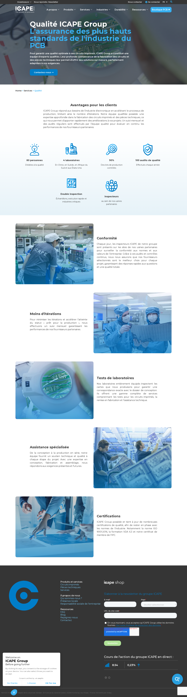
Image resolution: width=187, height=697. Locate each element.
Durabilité (120, 9)
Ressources (139, 9)
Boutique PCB (160, 9)
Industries (102, 9)
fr (164, 2)
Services (85, 9)
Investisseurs (23, 2)
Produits (68, 9)
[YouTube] (109, 677)
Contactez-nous (42, 72)
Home (18, 90)
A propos (52, 9)
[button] (169, 2)
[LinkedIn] (106, 677)
